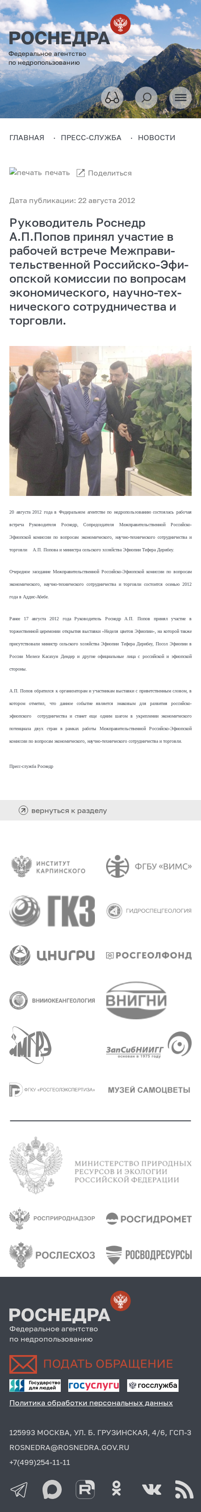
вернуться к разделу (69, 810)
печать (57, 172)
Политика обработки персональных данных (91, 1402)
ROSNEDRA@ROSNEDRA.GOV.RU (69, 1447)
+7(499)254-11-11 (39, 1462)
